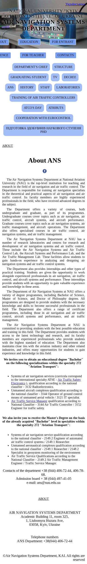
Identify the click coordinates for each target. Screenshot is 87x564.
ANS (10, 87)
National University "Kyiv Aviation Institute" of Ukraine (43, 13)
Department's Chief (31, 67)
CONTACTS (66, 55)
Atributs (55, 108)
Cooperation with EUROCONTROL (43, 118)
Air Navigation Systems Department (43, 25)
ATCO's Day (33, 108)
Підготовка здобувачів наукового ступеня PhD (43, 130)
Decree (70, 77)
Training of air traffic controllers (43, 97)
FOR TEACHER (33, 55)
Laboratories (68, 87)
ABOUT (7, 145)
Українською (75, 4)
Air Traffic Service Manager (29, 401)
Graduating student (28, 77)
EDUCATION (29, 42)
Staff (45, 87)
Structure (63, 67)
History (27, 87)
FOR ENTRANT (63, 42)
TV (55, 77)
